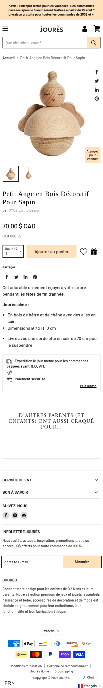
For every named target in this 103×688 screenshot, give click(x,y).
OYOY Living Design (24, 210)
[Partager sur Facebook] (96, 72)
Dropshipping (63, 671)
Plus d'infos (88, 386)
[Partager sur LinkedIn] (96, 90)
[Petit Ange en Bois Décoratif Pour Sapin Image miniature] (11, 174)
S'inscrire (82, 562)
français (49, 631)
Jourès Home (39, 671)
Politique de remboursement (67, 666)
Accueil (8, 58)
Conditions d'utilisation (26, 666)
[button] (90, 686)
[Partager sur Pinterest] (96, 98)
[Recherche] (93, 42)
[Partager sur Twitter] (96, 81)
